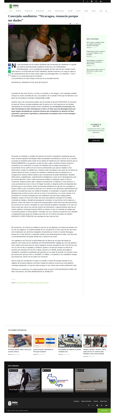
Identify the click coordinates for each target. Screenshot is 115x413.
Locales (101, 10)
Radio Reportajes (40, 10)
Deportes (94, 10)
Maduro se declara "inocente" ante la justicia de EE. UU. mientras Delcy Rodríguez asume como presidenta (94, 351)
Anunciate (95, 401)
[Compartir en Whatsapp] (9, 71)
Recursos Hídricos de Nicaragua (85, 389)
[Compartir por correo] (9, 75)
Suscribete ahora (96, 140)
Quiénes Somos (103, 401)
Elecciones (78, 10)
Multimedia (18, 10)
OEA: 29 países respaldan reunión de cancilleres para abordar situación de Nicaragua (95, 44)
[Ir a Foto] (44, 43)
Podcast (49, 10)
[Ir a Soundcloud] (106, 405)
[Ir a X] (92, 405)
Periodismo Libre (29, 10)
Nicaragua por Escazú (49, 389)
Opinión (86, 10)
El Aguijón (70, 10)
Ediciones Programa (59, 10)
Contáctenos (76, 401)
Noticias (10, 10)
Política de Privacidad (86, 401)
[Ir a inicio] (14, 6)
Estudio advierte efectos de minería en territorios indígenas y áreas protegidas (96, 53)
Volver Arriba (104, 410)
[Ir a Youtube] (91, 1)
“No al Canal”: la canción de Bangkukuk (21, 389)
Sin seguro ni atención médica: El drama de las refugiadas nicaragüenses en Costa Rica (96, 187)
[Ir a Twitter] (87, 1)
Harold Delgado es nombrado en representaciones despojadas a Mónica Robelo (95, 62)
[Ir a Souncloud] (100, 1)
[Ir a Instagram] (96, 1)
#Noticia (13, 279)
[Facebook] (83, 1)
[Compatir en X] (9, 68)
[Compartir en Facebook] (9, 65)
